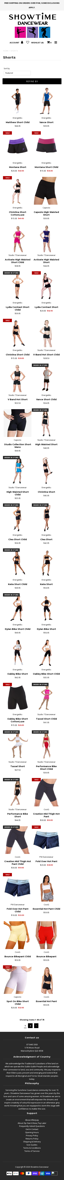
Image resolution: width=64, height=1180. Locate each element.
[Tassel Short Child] (46, 697)
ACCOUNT (15, 42)
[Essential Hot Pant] (46, 980)
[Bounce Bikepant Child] (17, 935)
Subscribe (32, 1176)
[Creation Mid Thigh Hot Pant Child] (17, 840)
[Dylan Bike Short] (46, 608)
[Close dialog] (61, 1150)
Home (6, 51)
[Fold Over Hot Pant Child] (17, 888)
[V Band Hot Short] (17, 378)
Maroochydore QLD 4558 (32, 1050)
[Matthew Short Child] (17, 101)
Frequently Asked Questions (32, 1126)
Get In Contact (32, 1129)
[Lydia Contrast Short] (46, 286)
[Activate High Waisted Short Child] (17, 238)
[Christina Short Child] (17, 333)
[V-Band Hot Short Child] (46, 333)
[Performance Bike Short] (17, 793)
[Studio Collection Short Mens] (17, 423)
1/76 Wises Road (31, 1047)
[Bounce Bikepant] (46, 935)
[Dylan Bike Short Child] (17, 608)
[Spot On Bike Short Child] (17, 980)
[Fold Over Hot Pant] (46, 840)
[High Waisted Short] (46, 423)
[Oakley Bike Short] (17, 653)
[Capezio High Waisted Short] (46, 191)
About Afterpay (32, 1120)
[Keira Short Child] (17, 563)
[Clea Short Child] (17, 518)
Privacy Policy (32, 1135)
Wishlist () (37, 42)
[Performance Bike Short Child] (46, 745)
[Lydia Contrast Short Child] (17, 286)
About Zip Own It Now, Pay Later (32, 1123)
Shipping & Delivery (32, 1141)
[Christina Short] (46, 470)
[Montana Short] (17, 146)
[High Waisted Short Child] (17, 470)
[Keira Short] (46, 563)
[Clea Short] (46, 518)
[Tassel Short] (17, 745)
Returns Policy (32, 1138)
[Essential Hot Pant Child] (46, 888)
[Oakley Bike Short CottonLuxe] (17, 697)
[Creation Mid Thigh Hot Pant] (46, 793)
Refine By (32, 81)
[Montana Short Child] (46, 146)
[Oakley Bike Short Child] (46, 653)
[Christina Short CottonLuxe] (17, 191)
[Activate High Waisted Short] (46, 238)
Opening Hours (32, 1132)
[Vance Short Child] (46, 378)
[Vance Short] (46, 101)
